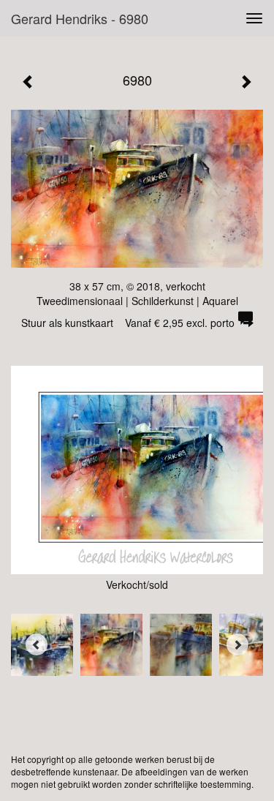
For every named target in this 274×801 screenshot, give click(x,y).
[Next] (237, 644)
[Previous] (36, 644)
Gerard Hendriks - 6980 (79, 18)
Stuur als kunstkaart (128, 322)
